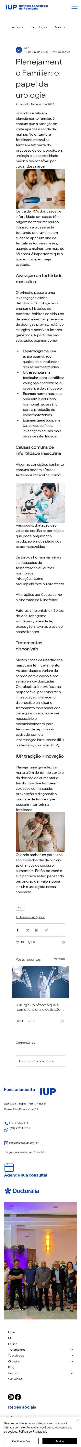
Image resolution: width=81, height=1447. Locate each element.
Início (11, 1332)
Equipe (12, 1344)
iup (20, 907)
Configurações (21, 1441)
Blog (11, 1367)
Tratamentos (17, 1349)
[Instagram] (11, 1397)
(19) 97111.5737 (19, 1128)
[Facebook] (18, 1397)
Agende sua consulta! (25, 1175)
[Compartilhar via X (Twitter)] (27, 930)
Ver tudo (59, 958)
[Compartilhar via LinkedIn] (37, 930)
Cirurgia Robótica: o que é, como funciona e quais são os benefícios (38, 1007)
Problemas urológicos (30, 917)
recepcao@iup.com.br (24, 1142)
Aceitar (59, 1441)
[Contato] (72, 1373)
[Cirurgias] (72, 1362)
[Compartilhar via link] (46, 930)
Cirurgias (14, 1361)
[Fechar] (75, 1422)
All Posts (17, 27)
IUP (10, 1338)
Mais (58, 27)
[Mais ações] (63, 50)
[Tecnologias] (72, 1356)
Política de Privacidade (21, 1417)
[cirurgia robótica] (40, 982)
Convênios (15, 1379)
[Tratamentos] (72, 1350)
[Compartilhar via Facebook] (17, 930)
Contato (13, 1373)
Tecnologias (39, 27)
